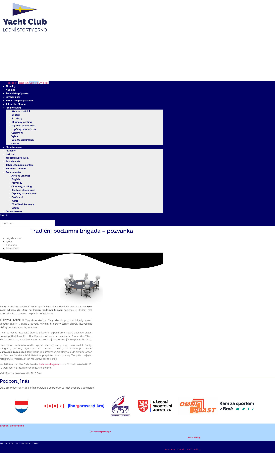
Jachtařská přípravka (17, 93)
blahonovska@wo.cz (50, 364)
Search (3, 215)
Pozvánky (16, 118)
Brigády (15, 115)
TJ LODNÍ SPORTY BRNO (12, 426)
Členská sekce (14, 147)
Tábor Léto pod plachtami (20, 100)
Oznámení (17, 132)
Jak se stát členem (16, 104)
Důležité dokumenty (22, 140)
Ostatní (15, 143)
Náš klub (10, 89)
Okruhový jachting (21, 122)
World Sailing (194, 437)
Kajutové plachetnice (23, 125)
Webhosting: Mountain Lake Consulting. (183, 449)
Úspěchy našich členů (23, 129)
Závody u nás (13, 97)
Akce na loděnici (20, 111)
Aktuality (11, 86)
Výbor (14, 136)
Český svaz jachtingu (100, 432)
